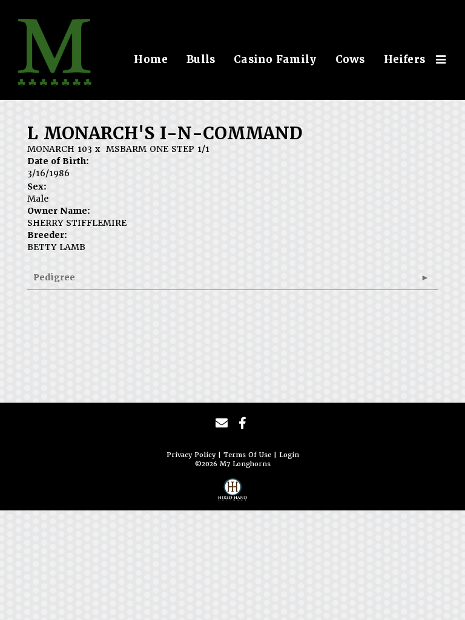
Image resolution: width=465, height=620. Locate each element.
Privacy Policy (191, 455)
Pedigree (54, 277)
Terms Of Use (247, 455)
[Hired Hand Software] (232, 492)
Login (289, 455)
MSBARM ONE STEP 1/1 (157, 148)
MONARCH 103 (59, 148)
